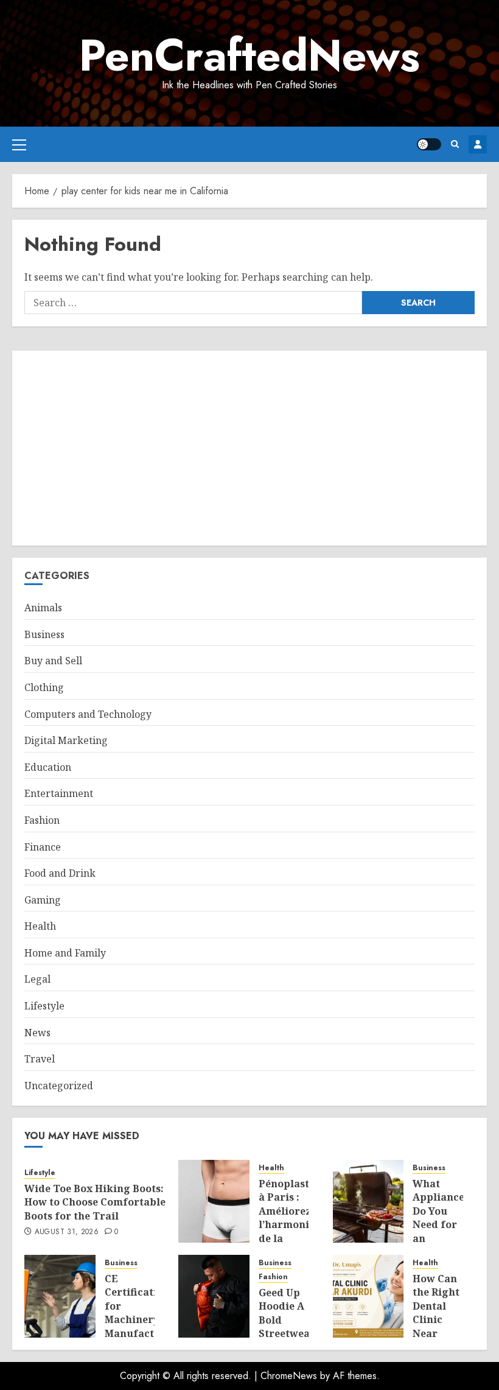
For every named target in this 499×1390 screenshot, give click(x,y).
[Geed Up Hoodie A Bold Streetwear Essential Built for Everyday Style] (214, 1296)
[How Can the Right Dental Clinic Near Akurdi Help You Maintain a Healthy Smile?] (368, 1296)
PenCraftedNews (249, 55)
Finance (42, 847)
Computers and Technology (88, 714)
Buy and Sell (53, 660)
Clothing (44, 687)
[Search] (454, 144)
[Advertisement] (249, 448)
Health (40, 926)
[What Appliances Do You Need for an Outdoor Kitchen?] (368, 1201)
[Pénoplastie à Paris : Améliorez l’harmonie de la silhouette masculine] (214, 1201)
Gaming (42, 900)
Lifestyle (44, 1006)
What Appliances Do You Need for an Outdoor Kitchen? (441, 1224)
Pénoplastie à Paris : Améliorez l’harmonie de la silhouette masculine (288, 1224)
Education (47, 767)
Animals (43, 607)
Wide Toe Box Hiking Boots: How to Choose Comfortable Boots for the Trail (95, 1202)
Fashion (42, 820)
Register (478, 144)
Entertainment (58, 793)
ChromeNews (288, 1376)
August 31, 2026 (67, 1232)
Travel (39, 1058)
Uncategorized (58, 1085)
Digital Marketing (66, 740)
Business (44, 634)
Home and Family (65, 953)
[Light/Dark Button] (429, 144)
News (37, 1032)
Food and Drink (60, 873)
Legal (37, 979)
